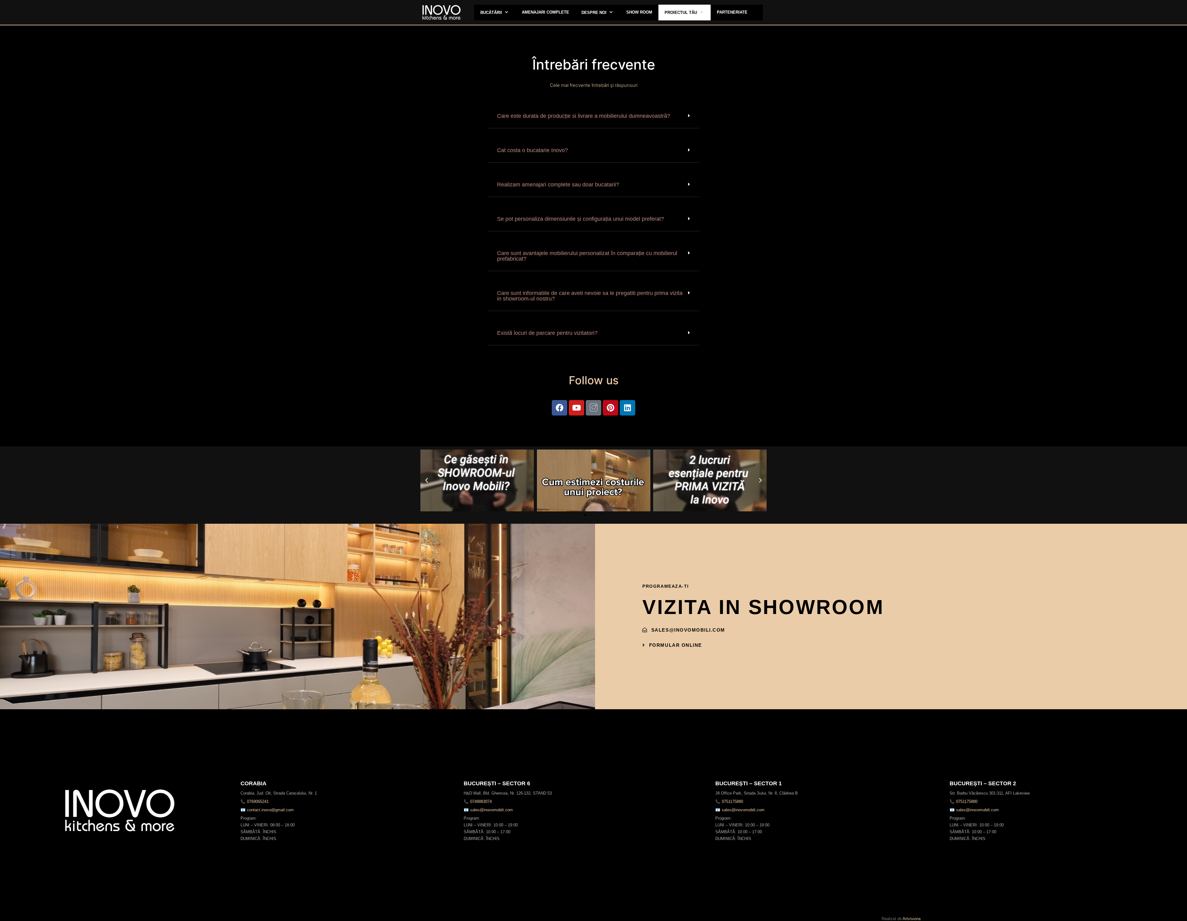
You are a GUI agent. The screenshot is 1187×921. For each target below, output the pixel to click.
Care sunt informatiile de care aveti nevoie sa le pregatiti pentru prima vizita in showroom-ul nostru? (590, 296)
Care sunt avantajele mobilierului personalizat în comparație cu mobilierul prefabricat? (587, 256)
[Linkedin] (627, 408)
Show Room (639, 12)
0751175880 (732, 801)
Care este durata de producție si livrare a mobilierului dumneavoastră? (583, 116)
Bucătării (491, 12)
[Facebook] (559, 408)
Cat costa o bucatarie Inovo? (532, 150)
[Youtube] (576, 408)
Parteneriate (732, 12)
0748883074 (481, 801)
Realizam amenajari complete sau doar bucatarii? (558, 184)
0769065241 (258, 801)
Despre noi (593, 12)
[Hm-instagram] (593, 408)
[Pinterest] (610, 408)
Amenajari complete (545, 12)
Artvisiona (912, 918)
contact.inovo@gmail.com (270, 810)
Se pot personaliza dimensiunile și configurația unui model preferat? (580, 219)
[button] (593, 116)
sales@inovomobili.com (491, 810)
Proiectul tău (681, 12)
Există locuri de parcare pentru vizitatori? (547, 333)
